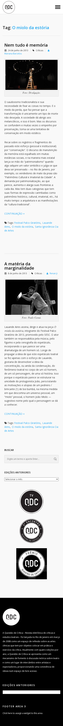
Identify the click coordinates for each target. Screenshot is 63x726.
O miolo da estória (22, 226)
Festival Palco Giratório (27, 222)
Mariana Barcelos (13, 53)
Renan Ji (53, 273)
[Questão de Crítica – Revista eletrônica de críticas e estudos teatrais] (9, 7)
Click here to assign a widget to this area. (23, 713)
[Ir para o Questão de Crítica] (11, 616)
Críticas (39, 50)
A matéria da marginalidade (19, 266)
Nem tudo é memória (26, 45)
